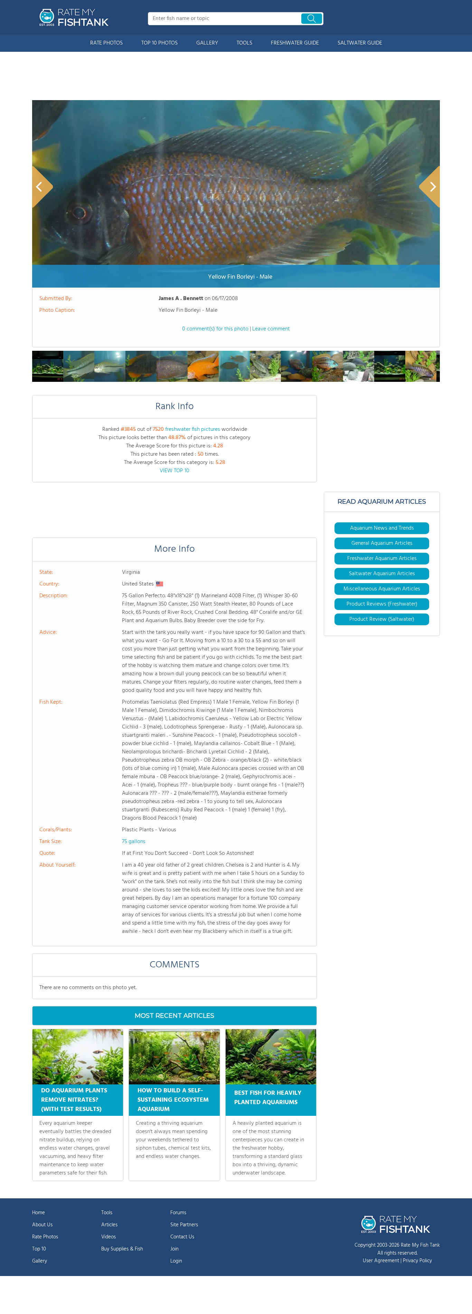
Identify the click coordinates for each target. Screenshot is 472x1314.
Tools (106, 1213)
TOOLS (244, 43)
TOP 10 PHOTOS (159, 43)
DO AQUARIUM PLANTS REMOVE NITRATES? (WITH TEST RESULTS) (74, 1100)
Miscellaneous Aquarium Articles (381, 588)
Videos (108, 1237)
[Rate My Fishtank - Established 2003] (75, 17)
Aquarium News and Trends (382, 528)
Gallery (39, 1261)
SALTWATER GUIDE (360, 43)
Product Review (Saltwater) (381, 619)
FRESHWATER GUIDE (295, 43)
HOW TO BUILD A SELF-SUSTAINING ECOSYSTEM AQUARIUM (173, 1100)
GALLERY (207, 43)
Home (38, 1213)
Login (176, 1261)
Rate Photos (45, 1237)
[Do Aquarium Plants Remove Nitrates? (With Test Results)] (77, 1056)
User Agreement (381, 1261)
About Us (42, 1225)
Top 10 (39, 1249)
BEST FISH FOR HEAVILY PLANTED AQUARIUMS (268, 1098)
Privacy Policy (417, 1261)
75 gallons (133, 841)
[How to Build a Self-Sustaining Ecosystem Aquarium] (174, 1056)
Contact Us (182, 1237)
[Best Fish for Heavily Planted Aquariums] (271, 1056)
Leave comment (271, 329)
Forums (178, 1213)
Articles (109, 1225)
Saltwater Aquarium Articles (382, 573)
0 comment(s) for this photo (215, 329)
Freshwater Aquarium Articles (382, 558)
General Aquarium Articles (382, 543)
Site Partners (184, 1225)
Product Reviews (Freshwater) (382, 604)
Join (174, 1249)
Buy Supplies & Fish (122, 1249)
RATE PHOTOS (106, 43)
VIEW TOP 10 (174, 470)
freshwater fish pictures (192, 429)
